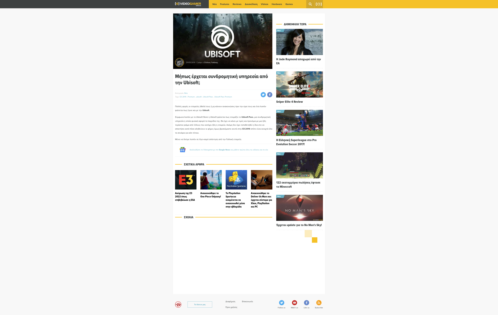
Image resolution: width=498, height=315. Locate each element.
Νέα (214, 4)
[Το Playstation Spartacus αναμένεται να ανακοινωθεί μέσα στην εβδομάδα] (236, 189)
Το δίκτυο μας (200, 304)
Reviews (237, 4)
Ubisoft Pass (208, 96)
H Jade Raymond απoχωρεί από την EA (298, 61)
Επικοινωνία (247, 301)
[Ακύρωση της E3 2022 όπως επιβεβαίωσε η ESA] (185, 189)
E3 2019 (183, 96)
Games (289, 4)
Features (224, 4)
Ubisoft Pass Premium (223, 96)
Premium (191, 96)
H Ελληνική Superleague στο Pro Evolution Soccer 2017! (296, 142)
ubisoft (199, 96)
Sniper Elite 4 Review (289, 101)
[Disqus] (223, 258)
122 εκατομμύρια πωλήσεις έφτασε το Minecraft (298, 184)
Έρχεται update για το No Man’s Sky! (299, 225)
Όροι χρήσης (231, 307)
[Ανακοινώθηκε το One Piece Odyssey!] (211, 189)
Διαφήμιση (230, 301)
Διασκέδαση (251, 4)
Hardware (277, 4)
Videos (264, 4)
